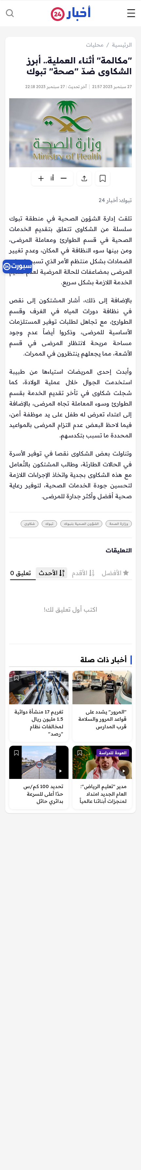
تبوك (49, 524)
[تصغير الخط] (64, 178)
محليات (95, 44)
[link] (17, 266)
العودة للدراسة (113, 752)
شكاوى (29, 524)
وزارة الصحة (118, 524)
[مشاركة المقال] (84, 178)
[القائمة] (131, 13)
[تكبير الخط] (41, 178)
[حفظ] (103, 178)
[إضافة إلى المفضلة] (79, 678)
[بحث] (10, 13)
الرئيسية (122, 44)
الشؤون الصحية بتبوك (81, 524)
